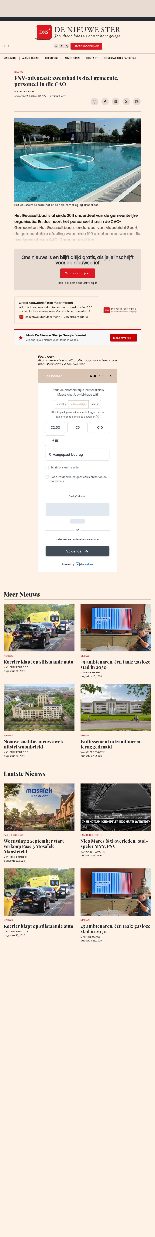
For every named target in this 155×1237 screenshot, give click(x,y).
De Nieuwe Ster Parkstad (120, 58)
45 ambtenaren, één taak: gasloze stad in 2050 (115, 664)
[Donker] (5, 46)
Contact (92, 58)
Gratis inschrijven (86, 46)
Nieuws (19, 71)
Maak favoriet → (123, 337)
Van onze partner (15, 857)
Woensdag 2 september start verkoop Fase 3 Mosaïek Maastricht (34, 846)
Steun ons (52, 58)
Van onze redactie (16, 667)
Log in (93, 283)
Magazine (10, 58)
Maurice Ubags (24, 91)
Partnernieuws (14, 835)
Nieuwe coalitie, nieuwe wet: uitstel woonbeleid (33, 744)
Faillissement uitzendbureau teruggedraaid (111, 744)
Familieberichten (91, 835)
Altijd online (30, 58)
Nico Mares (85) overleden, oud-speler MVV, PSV (114, 843)
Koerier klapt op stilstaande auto (38, 662)
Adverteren (72, 58)
